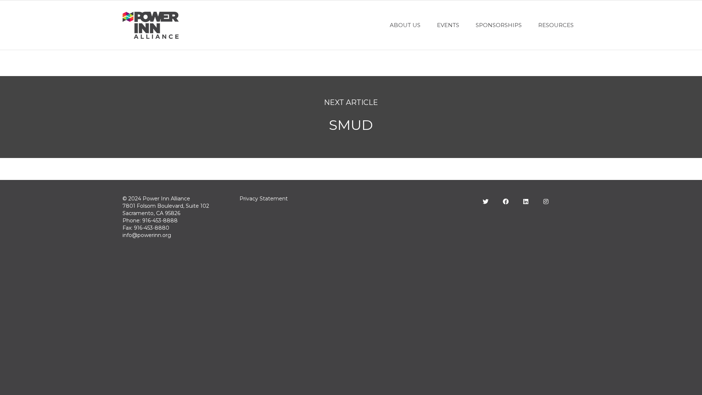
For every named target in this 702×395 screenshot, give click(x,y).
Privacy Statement (263, 198)
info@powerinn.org (146, 235)
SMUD (351, 124)
